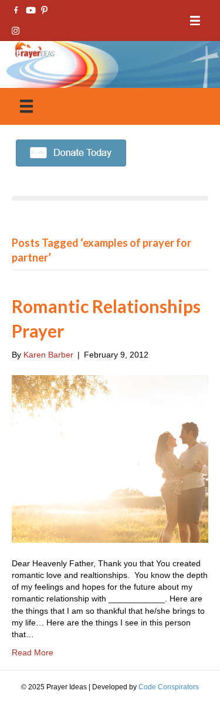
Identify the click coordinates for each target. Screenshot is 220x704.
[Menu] (195, 21)
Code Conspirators (168, 687)
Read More (32, 652)
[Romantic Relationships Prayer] (110, 458)
